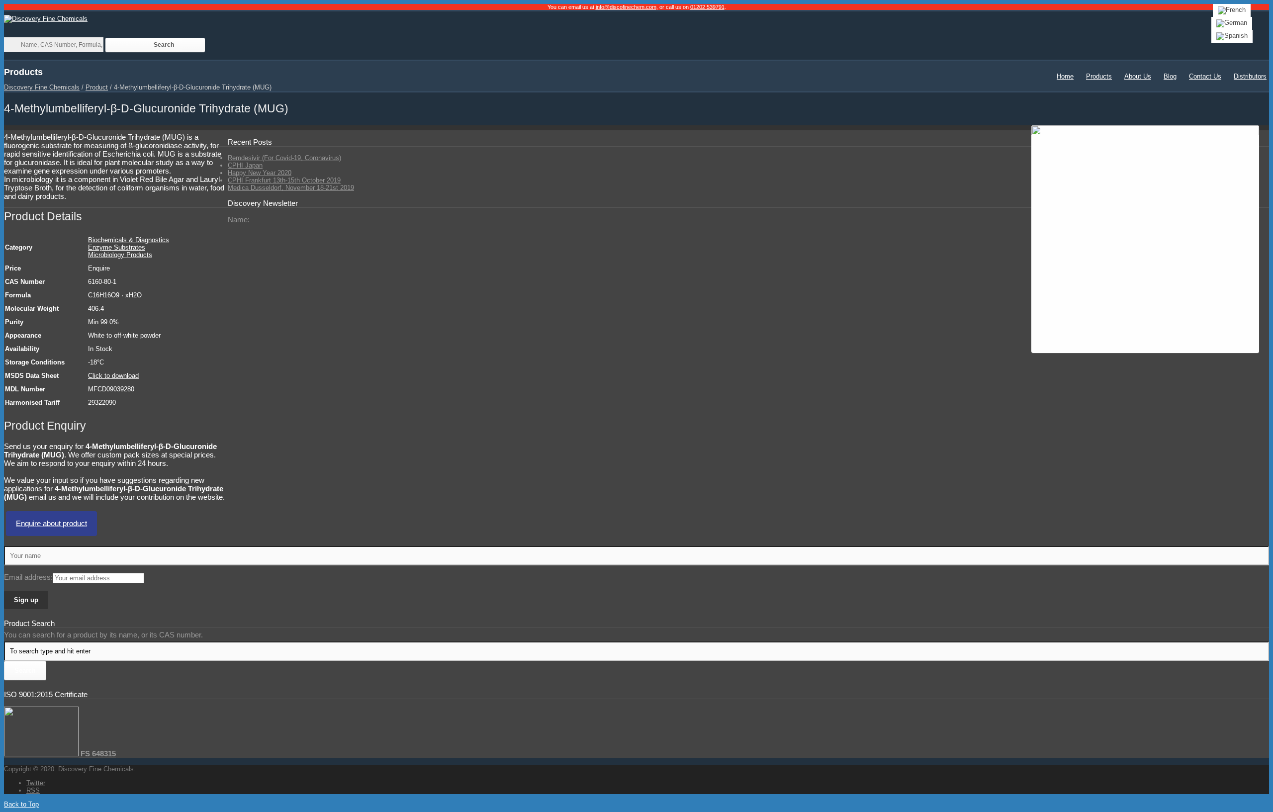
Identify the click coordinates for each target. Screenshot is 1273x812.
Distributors (1250, 76)
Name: (239, 219)
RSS (33, 790)
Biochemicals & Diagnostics (128, 240)
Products (1099, 76)
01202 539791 (707, 7)
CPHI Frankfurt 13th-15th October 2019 (284, 180)
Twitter (35, 783)
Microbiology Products (120, 255)
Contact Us (1205, 76)
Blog (1170, 76)
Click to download (113, 375)
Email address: (28, 577)
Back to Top (21, 804)
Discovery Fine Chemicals (42, 87)
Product (97, 87)
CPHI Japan (245, 165)
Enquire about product (51, 523)
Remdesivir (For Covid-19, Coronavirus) (284, 158)
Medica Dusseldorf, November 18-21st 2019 (291, 187)
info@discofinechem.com (626, 7)
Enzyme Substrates (116, 247)
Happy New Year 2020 (259, 173)
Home (1065, 76)
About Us (1137, 76)
